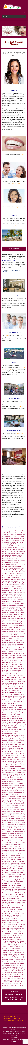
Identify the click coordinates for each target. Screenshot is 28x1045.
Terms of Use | (14, 1016)
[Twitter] (25, 12)
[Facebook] (23, 12)
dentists (7, 335)
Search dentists (16, 183)
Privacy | (6, 1016)
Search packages (14, 226)
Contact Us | (20, 1020)
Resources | (7, 1018)
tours (20, 406)
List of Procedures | (10, 1020)
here (7, 270)
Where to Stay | (16, 1018)
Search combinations (20, 207)
